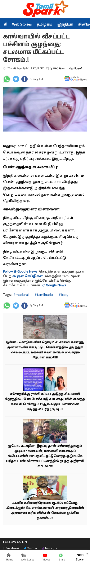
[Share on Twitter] (16, 79)
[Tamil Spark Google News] (75, 78)
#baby (63, 294)
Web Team (59, 68)
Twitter (31, 548)
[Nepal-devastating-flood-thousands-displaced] (45, 328)
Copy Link (38, 79)
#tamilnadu (43, 294)
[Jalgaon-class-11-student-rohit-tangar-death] (45, 380)
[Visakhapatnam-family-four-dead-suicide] (45, 431)
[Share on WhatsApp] (6, 79)
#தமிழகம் (75, 68)
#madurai (21, 294)
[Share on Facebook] (24, 79)
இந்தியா (65, 25)
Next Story (80, 557)
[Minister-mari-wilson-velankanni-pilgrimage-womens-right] (45, 488)
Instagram (52, 548)
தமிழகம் (44, 25)
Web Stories (22, 25)
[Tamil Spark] (45, 9)
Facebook (12, 548)
